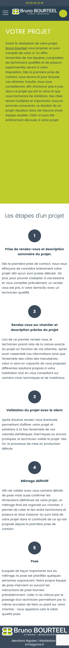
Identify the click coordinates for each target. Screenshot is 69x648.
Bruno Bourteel (16, 48)
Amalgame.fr (34, 644)
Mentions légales (24, 640)
